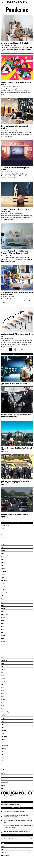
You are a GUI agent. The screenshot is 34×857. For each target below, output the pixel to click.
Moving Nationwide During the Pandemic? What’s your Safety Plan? (17, 293)
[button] (31, 838)
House (10, 255)
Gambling (3, 608)
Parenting (3, 718)
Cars (2, 556)
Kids (2, 657)
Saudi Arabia (4, 736)
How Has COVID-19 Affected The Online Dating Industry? (16, 83)
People (2, 721)
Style (2, 755)
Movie (2, 687)
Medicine (3, 681)
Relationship (16, 86)
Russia (2, 733)
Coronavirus (14, 130)
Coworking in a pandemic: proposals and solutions (14, 127)
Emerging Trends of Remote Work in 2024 (15, 43)
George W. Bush (4, 614)
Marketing (3, 678)
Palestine (3, 715)
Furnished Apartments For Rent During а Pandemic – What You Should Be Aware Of (14, 252)
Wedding (3, 785)
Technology (3, 761)
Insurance (3, 642)
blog (2, 547)
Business (13, 45)
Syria (2, 758)
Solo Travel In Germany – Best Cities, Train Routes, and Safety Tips (16, 449)
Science (3, 739)
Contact (2, 849)
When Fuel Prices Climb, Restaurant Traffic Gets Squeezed (14, 515)
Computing (3, 568)
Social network (4, 745)
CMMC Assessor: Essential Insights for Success (14, 383)
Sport (2, 751)
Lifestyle (3, 669)
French (2, 605)
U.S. (2, 779)
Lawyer (2, 663)
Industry (3, 635)
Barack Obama (4, 538)
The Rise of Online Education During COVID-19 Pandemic (16, 168)
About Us (3, 846)
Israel (2, 651)
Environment (4, 593)
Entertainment (4, 590)
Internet (3, 645)
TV (1, 776)
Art (1, 532)
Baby (2, 535)
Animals (3, 529)
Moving (2, 690)
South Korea (4, 748)
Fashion (2, 596)
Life (21, 213)
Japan (2, 654)
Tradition (3, 767)
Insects (2, 639)
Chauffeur (3, 562)
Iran (2, 648)
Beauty (2, 541)
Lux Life (2, 675)
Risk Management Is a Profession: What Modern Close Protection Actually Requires (16, 415)
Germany (3, 617)
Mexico (2, 684)
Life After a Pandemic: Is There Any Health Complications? (15, 210)
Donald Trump (4, 581)
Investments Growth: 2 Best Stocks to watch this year (17, 335)
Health (18, 213)
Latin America (4, 660)
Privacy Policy (4, 852)
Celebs (2, 559)
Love (2, 672)
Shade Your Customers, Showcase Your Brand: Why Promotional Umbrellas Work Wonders (15, 482)
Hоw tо (2, 632)
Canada (2, 553)
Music (2, 693)
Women (2, 788)
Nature (2, 697)
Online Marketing (5, 712)
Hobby (2, 626)
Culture (2, 577)
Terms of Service (5, 855)
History (2, 623)
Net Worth (3, 700)
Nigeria (2, 706)
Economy (3, 584)
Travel (2, 770)
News (2, 703)
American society (5, 526)
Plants (2, 724)
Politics (2, 727)
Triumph (3, 773)
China (2, 565)
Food (2, 602)
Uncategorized (4, 782)
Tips (2, 764)
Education (12, 172)
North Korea (3, 709)
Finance (2, 599)
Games (2, 611)
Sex (2, 742)
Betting (2, 544)
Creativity (3, 574)
